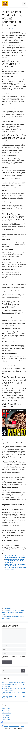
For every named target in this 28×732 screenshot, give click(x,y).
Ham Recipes (5, 715)
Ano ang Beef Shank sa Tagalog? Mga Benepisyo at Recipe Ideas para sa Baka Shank (13, 612)
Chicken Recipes (6, 713)
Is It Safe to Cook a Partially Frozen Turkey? (13, 682)
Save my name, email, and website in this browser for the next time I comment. (14, 657)
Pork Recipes (5, 717)
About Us (6, 726)
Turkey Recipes (6, 719)
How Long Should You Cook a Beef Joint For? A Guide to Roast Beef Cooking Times (14, 560)
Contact (22, 726)
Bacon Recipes (6, 708)
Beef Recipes (7, 608)
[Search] (23, 670)
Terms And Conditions (14, 726)
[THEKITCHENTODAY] (5, 3)
